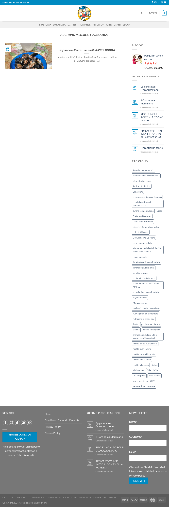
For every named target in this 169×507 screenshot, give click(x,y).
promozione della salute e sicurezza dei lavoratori (145, 336)
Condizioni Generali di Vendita (62, 420)
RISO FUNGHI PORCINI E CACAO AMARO (151, 117)
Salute (155, 365)
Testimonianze (81, 24)
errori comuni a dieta (142, 243)
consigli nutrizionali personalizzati (142, 204)
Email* (132, 451)
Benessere (138, 191)
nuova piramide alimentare (145, 313)
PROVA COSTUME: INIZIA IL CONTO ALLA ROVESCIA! (151, 134)
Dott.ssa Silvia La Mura (144, 237)
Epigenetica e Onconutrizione (149, 88)
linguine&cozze (140, 297)
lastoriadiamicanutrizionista (146, 292)
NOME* (133, 421)
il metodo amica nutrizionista (146, 262)
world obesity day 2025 (144, 381)
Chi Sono (7, 497)
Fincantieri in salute (151, 147)
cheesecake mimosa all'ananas (147, 197)
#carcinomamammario (143, 170)
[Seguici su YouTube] (165, 2)
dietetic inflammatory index (146, 227)
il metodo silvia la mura (143, 267)
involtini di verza (140, 273)
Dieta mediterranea (142, 216)
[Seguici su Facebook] (152, 2)
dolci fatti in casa (141, 232)
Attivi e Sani (113, 24)
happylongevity (140, 257)
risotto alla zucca (141, 365)
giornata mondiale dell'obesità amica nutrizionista (147, 250)
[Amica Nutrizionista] (84, 13)
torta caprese (139, 375)
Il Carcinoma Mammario (147, 102)
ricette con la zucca (142, 359)
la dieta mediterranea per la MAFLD (146, 285)
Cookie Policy (52, 433)
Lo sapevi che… (61, 24)
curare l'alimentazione (143, 211)
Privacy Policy (53, 426)
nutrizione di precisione (143, 319)
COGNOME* (135, 436)
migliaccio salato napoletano (146, 308)
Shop (48, 413)
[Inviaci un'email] (162, 2)
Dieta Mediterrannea (143, 221)
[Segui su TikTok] (159, 2)
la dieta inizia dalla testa (144, 278)
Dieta (159, 211)
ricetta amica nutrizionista (145, 343)
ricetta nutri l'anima (142, 349)
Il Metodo (45, 24)
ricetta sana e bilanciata (144, 354)
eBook (126, 24)
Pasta (135, 324)
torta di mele (155, 375)
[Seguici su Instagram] (155, 2)
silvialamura (138, 370)
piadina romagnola (151, 329)
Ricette (97, 24)
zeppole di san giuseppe (144, 386)
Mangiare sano (140, 303)
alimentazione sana (142, 181)
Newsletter (100, 497)
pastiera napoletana (150, 324)
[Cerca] (142, 13)
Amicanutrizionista (142, 186)
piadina (136, 329)
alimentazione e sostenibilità (146, 175)
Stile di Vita (152, 370)
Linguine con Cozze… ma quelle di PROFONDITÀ (87, 50)
